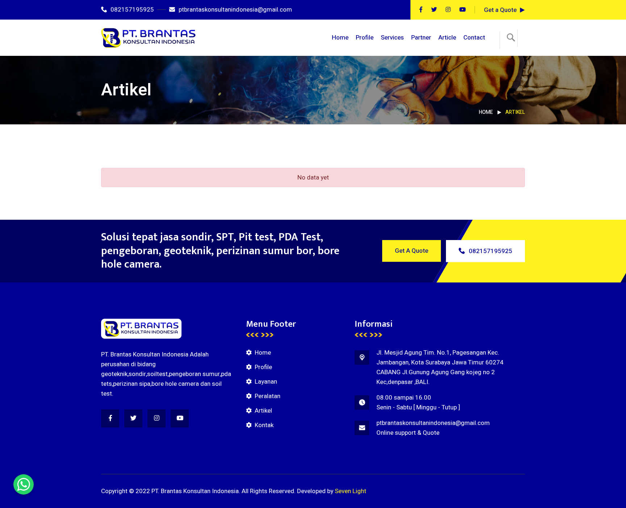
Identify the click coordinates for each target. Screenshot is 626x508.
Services (392, 37)
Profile (364, 37)
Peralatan (267, 396)
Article (447, 37)
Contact (474, 37)
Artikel (263, 410)
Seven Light (350, 491)
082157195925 (132, 9)
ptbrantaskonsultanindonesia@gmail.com (235, 9)
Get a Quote (500, 10)
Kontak (264, 425)
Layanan (266, 381)
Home (340, 37)
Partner (421, 37)
